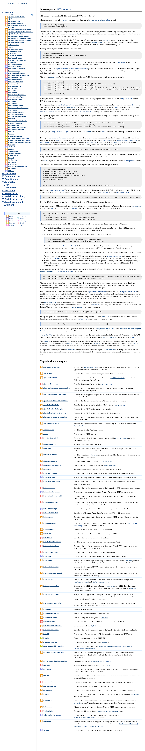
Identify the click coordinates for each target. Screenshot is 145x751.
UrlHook (11, 158)
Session (11, 149)
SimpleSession (13, 156)
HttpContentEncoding (16, 77)
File (51, 271)
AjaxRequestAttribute (16, 43)
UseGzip (115, 711)
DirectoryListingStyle (15, 49)
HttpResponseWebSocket (17, 116)
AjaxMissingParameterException (20, 40)
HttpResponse (13, 110)
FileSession (12, 53)
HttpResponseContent (16, 112)
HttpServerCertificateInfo (17, 121)
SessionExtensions (14, 153)
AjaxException (13, 19)
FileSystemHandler (15, 56)
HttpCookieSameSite (15, 82)
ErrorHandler (109, 329)
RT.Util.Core (8, 204)
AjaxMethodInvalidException (18, 36)
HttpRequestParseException (18, 108)
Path (89, 132)
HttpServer (12, 119)
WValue (11, 171)
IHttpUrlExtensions (15, 136)
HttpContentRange (15, 79)
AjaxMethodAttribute (16, 34)
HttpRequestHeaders (15, 106)
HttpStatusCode (14, 125)
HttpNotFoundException (17, 95)
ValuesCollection (14, 166)
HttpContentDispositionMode (18, 75)
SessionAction (13, 151)
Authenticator (13, 45)
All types (10, 3)
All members (23, 3)
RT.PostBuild (8, 190)
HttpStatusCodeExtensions (17, 127)
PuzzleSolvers (9, 173)
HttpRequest (12, 103)
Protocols (11, 145)
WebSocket (12, 169)
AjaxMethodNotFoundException (19, 38)
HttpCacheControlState (16, 69)
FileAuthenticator (14, 51)
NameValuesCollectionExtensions (20, 143)
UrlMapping (12, 160)
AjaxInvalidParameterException (19, 30)
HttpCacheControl (14, 66)
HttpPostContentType (16, 97)
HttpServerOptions (15, 123)
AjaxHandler (12, 21)
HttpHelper (12, 90)
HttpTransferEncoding (16, 129)
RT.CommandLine (11, 176)
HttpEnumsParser (14, 86)
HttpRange (12, 101)
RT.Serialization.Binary (14, 196)
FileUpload (12, 62)
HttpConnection (14, 71)
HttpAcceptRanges (15, 64)
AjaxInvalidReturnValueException (20, 32)
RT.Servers (7, 12)
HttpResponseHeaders (16, 114)
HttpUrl (11, 132)
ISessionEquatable (14, 138)
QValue (11, 147)
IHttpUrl (11, 134)
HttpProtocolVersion (15, 99)
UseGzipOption (13, 164)
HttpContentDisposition (16, 73)
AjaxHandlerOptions (15, 23)
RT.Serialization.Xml (12, 201)
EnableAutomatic (110, 646)
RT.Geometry (8, 181)
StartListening (102, 20)
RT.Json (5, 184)
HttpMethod (12, 93)
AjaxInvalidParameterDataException (56, 388)
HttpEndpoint (13, 84)
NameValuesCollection (16, 140)
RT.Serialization (10, 193)
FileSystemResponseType (17, 60)
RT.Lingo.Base (9, 187)
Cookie (10, 47)
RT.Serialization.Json (12, 199)
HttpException (13, 88)
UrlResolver (12, 162)
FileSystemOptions (15, 58)
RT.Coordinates (10, 179)
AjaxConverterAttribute (16, 17)
